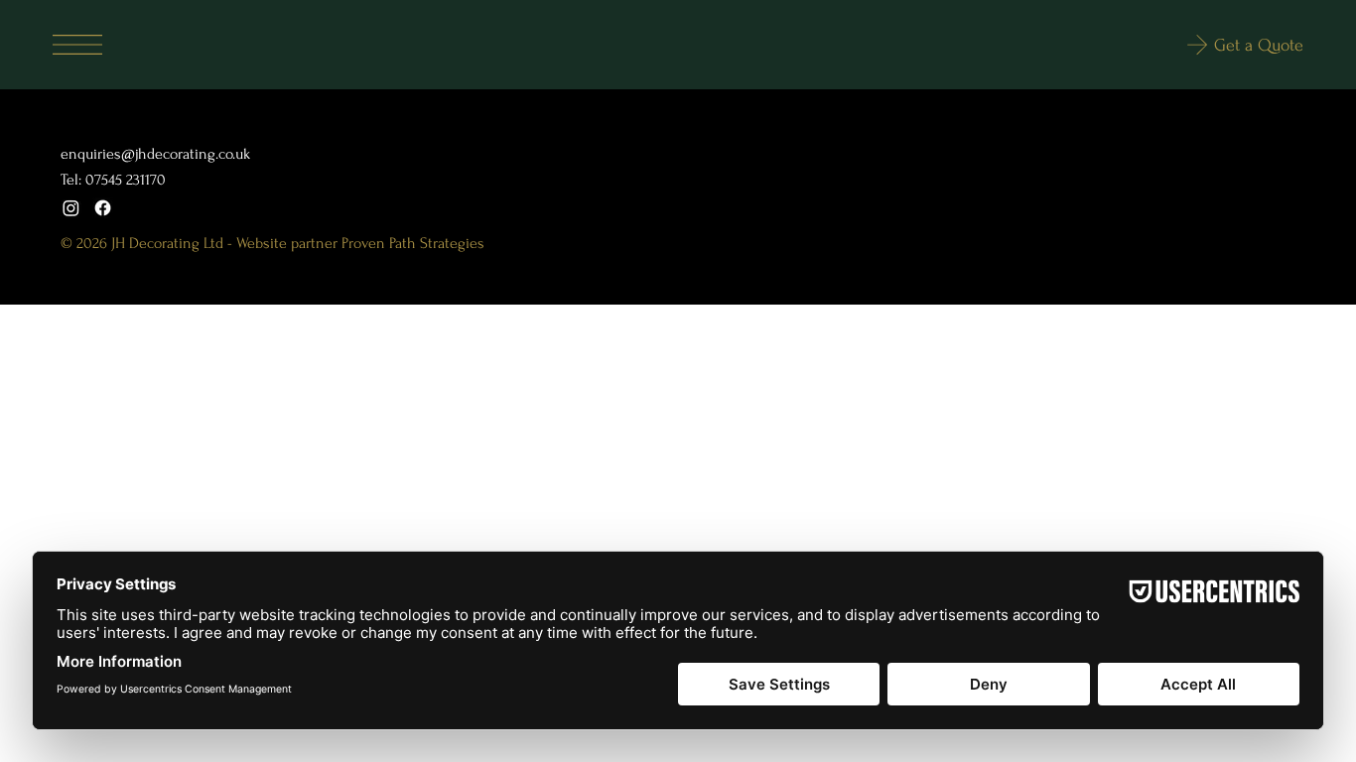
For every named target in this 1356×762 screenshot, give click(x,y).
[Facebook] (102, 207)
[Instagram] (71, 207)
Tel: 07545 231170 (113, 180)
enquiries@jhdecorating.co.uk (155, 154)
